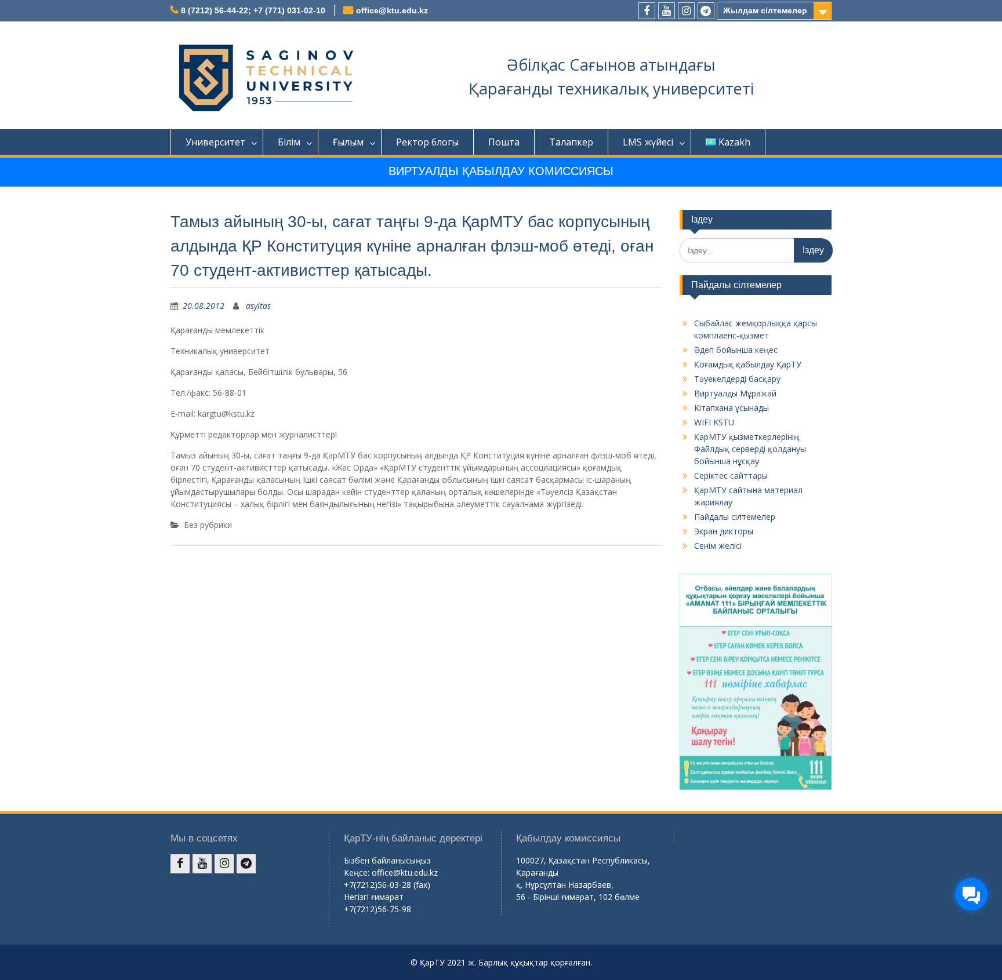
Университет (215, 142)
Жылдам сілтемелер (765, 10)
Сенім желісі (718, 545)
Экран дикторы (723, 531)
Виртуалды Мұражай (735, 393)
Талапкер (571, 142)
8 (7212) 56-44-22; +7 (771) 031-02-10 (253, 10)
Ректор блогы (427, 142)
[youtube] (666, 10)
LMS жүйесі (648, 142)
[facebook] (646, 10)
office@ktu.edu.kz (392, 10)
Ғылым (348, 142)
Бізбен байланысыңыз (387, 860)
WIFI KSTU (714, 422)
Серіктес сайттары (731, 475)
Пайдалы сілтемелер (734, 516)
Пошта (504, 142)
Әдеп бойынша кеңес (736, 349)
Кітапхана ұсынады (731, 407)
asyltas (258, 305)
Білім (289, 142)
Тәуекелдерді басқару (737, 378)
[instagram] (686, 10)
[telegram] (706, 10)
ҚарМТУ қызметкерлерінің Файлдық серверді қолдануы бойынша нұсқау (750, 449)
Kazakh (734, 142)
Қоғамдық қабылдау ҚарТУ (747, 364)
